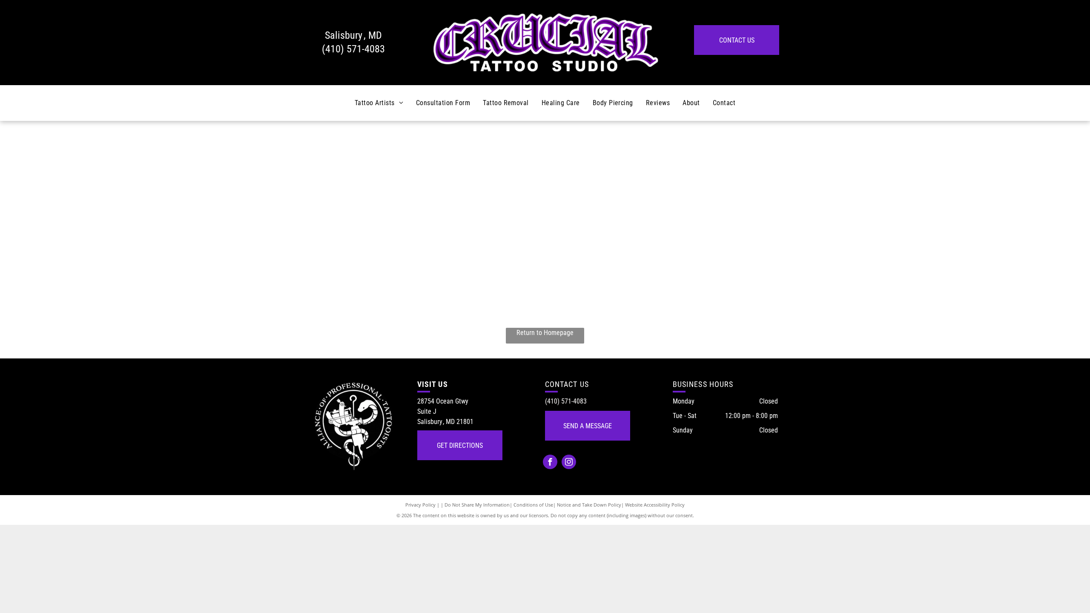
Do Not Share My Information (477, 504)
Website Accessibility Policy (655, 504)
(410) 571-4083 (353, 49)
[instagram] (569, 463)
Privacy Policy (420, 504)
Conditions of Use (533, 504)
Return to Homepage (545, 333)
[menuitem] (379, 103)
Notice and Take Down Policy (589, 504)
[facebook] (550, 463)
